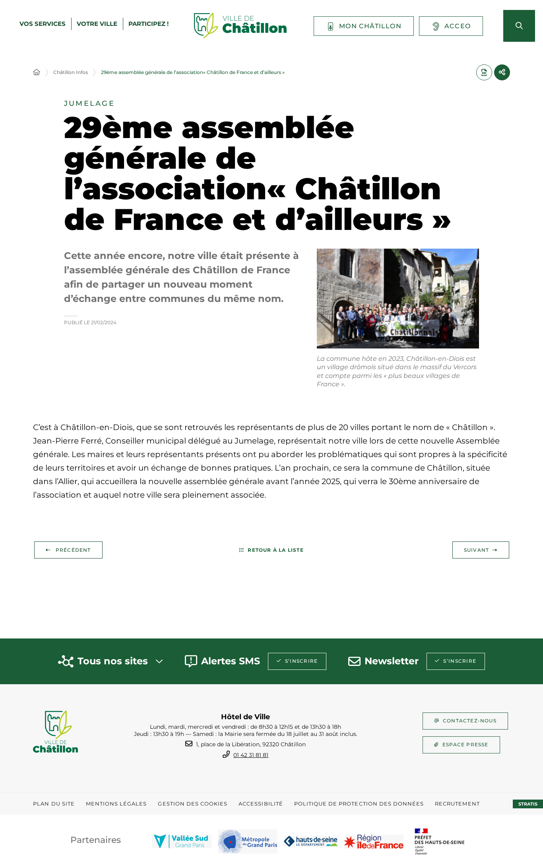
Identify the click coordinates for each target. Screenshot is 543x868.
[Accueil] (36, 72)
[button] (398, 298)
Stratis (527, 804)
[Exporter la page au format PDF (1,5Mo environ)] (484, 72)
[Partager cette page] (502, 72)
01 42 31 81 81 (250, 755)
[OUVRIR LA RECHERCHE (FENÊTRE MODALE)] (519, 26)
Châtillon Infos (70, 72)
